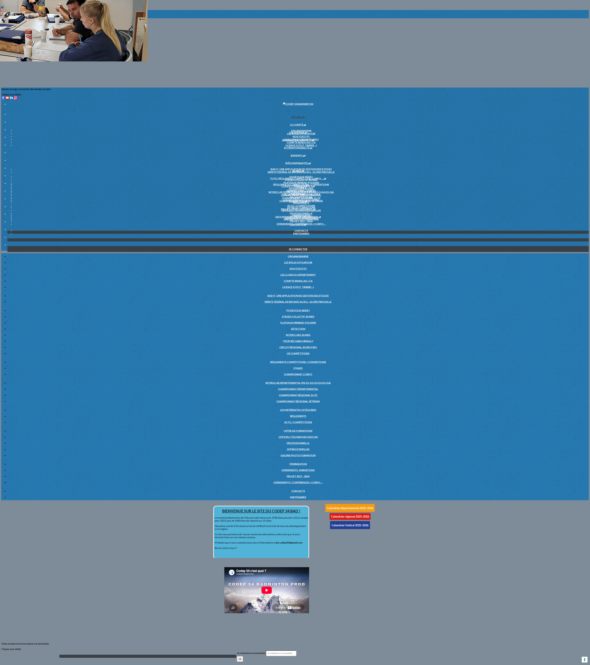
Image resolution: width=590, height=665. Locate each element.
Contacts (301, 230)
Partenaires (301, 233)
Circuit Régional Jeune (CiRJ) (298, 347)
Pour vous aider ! (301, 176)
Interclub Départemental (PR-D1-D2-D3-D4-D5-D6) (301, 192)
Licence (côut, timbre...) (301, 145)
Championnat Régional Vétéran (298, 401)
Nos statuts (301, 136)
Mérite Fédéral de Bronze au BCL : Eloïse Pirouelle (298, 301)
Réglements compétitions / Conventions (301, 184)
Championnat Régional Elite (301, 197)
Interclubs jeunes (298, 334)
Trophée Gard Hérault (298, 341)
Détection (298, 328)
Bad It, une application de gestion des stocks (301, 169)
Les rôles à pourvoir (298, 262)
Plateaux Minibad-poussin (301, 182)
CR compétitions (298, 353)
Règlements (298, 416)
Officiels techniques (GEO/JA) (298, 436)
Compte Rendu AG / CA (301, 142)
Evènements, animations (298, 470)
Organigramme (301, 130)
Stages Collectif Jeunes (298, 316)
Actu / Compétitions (301, 205)
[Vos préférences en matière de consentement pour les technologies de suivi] (585, 660)
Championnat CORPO (301, 190)
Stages (298, 368)
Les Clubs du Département (298, 274)
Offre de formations (301, 207)
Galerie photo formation (298, 455)
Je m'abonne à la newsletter (251, 652)
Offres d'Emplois (298, 449)
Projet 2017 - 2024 (301, 220)
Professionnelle (301, 213)
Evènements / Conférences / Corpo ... (298, 482)
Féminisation (301, 215)
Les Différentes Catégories (301, 199)
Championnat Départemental (298, 388)
